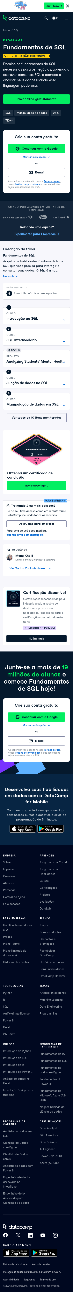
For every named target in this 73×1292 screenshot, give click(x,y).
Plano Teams (11, 943)
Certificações (48, 887)
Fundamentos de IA (52, 1053)
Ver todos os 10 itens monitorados (37, 417)
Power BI (8, 1020)
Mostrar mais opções (35, 157)
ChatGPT (9, 1034)
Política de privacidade (27, 184)
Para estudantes (50, 932)
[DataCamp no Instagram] (55, 1235)
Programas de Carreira (54, 862)
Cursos (44, 880)
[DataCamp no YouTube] (42, 1235)
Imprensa (9, 869)
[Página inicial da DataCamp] (16, 18)
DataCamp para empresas (37, 523)
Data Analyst (48, 1128)
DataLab (45, 908)
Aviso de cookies (41, 1264)
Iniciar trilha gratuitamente (36, 99)
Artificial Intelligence (16, 1013)
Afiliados (8, 883)
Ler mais (8, 276)
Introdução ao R (13, 1064)
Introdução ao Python (17, 1051)
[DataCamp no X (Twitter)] (18, 1235)
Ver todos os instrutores (28, 568)
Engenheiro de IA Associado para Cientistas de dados (16, 1198)
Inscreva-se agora (36, 485)
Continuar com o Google (40, 148)
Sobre (7, 862)
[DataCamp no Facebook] (5, 1235)
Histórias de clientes (16, 962)
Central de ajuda (14, 897)
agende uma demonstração (24, 534)
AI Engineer (47, 1149)
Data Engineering (51, 1006)
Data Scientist (49, 1142)
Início (6, 30)
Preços (7, 936)
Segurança (29, 1279)
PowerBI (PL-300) (51, 1156)
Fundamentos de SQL (53, 1060)
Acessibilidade (11, 1279)
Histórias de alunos (52, 962)
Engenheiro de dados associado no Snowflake (17, 1182)
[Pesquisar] (46, 18)
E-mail (39, 172)
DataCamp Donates (53, 976)
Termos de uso (52, 181)
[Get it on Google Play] (50, 829)
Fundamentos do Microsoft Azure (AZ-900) (53, 1095)
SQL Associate (49, 1135)
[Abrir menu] (66, 18)
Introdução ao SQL (15, 1058)
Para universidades (52, 969)
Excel (6, 1027)
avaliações (47, 901)
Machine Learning (51, 999)
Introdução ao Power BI (18, 1071)
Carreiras (9, 876)
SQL (16, 30)
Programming (48, 1013)
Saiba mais (36, 638)
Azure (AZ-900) (50, 1163)
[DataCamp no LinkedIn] (30, 1235)
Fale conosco (11, 903)
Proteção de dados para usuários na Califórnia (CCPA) (32, 1271)
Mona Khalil (24, 555)
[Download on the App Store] (23, 829)
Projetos (45, 894)
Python (7, 992)
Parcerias (9, 890)
